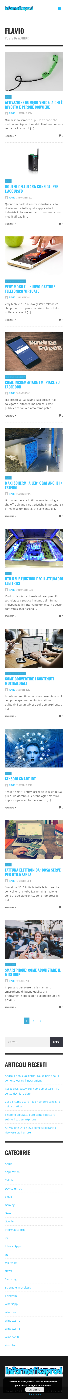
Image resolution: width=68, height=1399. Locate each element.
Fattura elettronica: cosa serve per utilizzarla (33, 872)
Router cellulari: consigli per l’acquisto (32, 189)
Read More (9, 135)
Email (8, 1196)
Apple (8, 1164)
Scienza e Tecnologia (15, 281)
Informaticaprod (15, 1229)
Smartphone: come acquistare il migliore (33, 972)
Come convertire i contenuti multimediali (29, 681)
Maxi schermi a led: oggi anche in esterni (34, 485)
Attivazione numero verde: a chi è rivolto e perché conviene (34, 105)
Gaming (10, 1205)
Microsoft (11, 1263)
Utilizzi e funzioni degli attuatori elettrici (34, 581)
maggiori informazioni (40, 1385)
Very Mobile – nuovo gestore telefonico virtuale (30, 289)
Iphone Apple (13, 1246)
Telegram (11, 1296)
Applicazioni (12, 1172)
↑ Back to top (34, 1394)
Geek (8, 1213)
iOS (7, 1238)
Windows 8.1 (13, 1337)
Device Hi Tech (14, 1188)
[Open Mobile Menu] (59, 8)
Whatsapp (11, 1304)
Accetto (34, 1389)
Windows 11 (12, 1328)
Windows (10, 1312)
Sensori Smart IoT (20, 778)
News (8, 97)
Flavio (12, 113)
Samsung (11, 1279)
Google (9, 1221)
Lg (6, 1254)
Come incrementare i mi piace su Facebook (32, 384)
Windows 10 (12, 1320)
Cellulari (10, 964)
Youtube (10, 1345)
